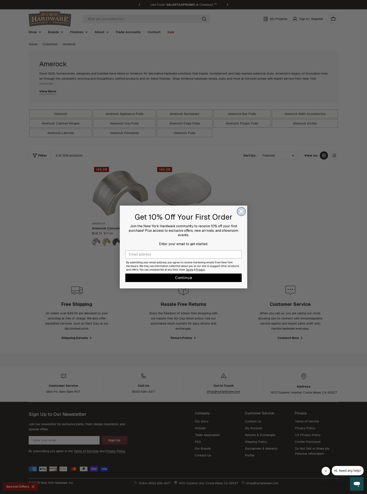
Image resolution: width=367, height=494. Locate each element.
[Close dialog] (241, 211)
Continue (183, 277)
